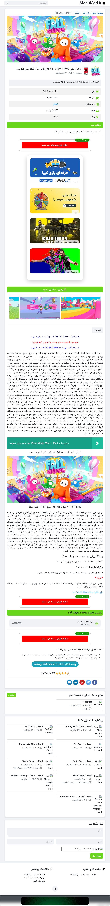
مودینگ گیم (39, 881)
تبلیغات (27, 874)
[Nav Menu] (104, 3)
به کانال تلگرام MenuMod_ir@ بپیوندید (53, 664)
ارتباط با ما (40, 874)
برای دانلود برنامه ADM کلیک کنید (87, 592)
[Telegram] (55, 889)
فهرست (97, 330)
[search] (6, 3)
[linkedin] (75, 682)
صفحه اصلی (97, 13)
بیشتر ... (11, 695)
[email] (69, 682)
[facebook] (94, 682)
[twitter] (88, 682)
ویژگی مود (96, 125)
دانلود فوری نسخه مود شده (55, 145)
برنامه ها (74, 874)
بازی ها (86, 13)
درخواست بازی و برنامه (34, 878)
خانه (94, 874)
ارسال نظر (96, 856)
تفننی (76, 13)
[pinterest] (82, 682)
